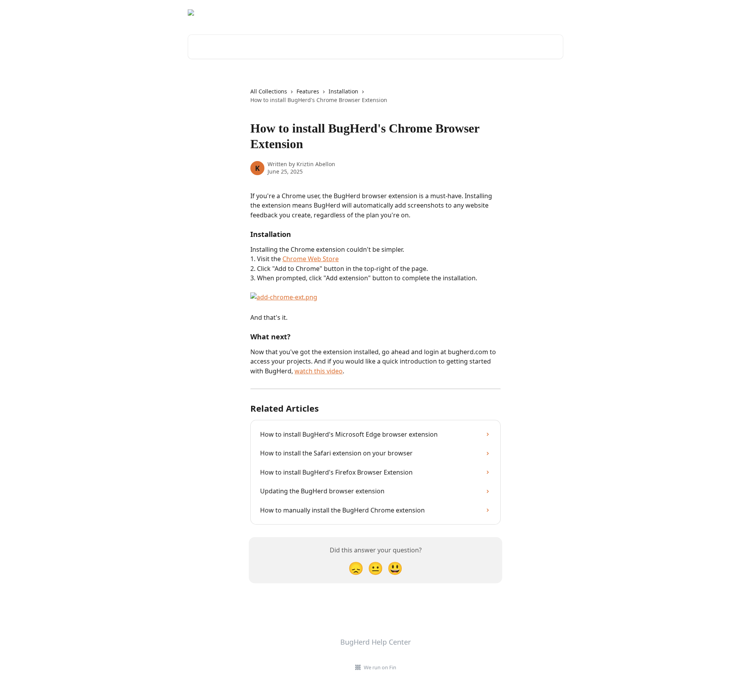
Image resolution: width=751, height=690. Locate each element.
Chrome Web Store (310, 258)
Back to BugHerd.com (529, 12)
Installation (343, 91)
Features (307, 91)
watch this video (319, 371)
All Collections (268, 91)
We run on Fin (380, 667)
